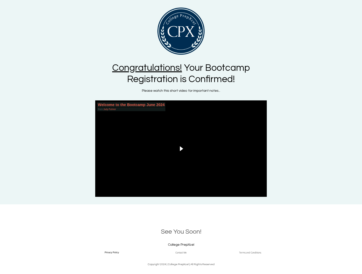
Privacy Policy (112, 252)
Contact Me (181, 252)
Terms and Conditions (250, 252)
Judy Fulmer (109, 109)
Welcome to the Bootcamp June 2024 (131, 105)
